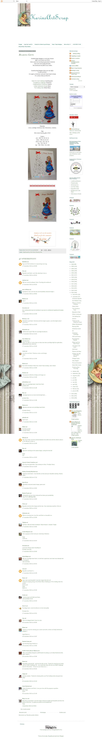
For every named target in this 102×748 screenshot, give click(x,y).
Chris (23, 504)
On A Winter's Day (76, 300)
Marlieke (24, 261)
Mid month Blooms (79, 414)
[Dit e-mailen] (44, 250)
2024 (72, 268)
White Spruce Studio (76, 193)
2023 (72, 270)
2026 (72, 264)
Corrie (24, 595)
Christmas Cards (76, 328)
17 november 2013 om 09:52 (29, 293)
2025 (72, 266)
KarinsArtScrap (75, 129)
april (74, 384)
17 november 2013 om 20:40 (29, 551)
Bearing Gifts (75, 326)
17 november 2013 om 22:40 (29, 590)
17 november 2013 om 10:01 (29, 303)
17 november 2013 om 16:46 (29, 466)
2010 (72, 398)
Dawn (23, 578)
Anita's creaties (75, 58)
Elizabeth (24, 329)
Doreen (24, 372)
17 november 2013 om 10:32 (29, 333)
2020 (72, 277)
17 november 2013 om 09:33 (29, 284)
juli (73, 377)
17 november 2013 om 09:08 (29, 266)
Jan (23, 618)
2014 (72, 290)
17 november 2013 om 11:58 (29, 400)
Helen (23, 426)
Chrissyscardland (76, 76)
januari (74, 390)
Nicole (24, 363)
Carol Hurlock (26, 686)
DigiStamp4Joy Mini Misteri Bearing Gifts (32, 252)
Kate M (24, 482)
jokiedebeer (25, 382)
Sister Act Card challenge (38, 81)
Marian (24, 298)
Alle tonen (80, 80)
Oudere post (62, 712)
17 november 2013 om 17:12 (29, 477)
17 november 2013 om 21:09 (29, 573)
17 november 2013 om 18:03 (29, 499)
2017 (72, 283)
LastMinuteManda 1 (76, 181)
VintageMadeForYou (56, 729)
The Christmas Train (76, 309)
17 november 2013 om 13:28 (29, 421)
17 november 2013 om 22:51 (29, 613)
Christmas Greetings (75, 333)
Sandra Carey (26, 641)
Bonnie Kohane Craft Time (75, 73)
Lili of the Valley (75, 186)
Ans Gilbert (25, 338)
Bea (23, 392)
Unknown (24, 513)
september (75, 373)
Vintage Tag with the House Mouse (76, 355)
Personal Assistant (77, 362)
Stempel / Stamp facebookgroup (57, 44)
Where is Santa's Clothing (76, 303)
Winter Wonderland (77, 324)
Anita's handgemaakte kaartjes (75, 62)
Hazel (23, 661)
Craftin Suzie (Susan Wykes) (30, 650)
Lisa (23, 568)
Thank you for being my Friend (77, 321)
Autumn (74, 318)
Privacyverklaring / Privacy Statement (25, 46)
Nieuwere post (22, 712)
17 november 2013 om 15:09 (29, 432)
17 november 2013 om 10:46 (29, 346)
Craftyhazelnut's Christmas (40, 84)
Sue (23, 448)
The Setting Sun (76, 316)
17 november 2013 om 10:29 (29, 324)
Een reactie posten (25, 709)
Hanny (24, 405)
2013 (72, 292)
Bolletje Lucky (75, 70)
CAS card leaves (76, 336)
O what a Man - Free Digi (76, 368)
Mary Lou (24, 698)
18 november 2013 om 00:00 (29, 622)
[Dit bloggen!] (46, 250)
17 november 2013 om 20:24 (29, 540)
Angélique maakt (75, 56)
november (75, 296)
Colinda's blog (75, 79)
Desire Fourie (26, 493)
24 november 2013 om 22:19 (29, 681)
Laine (23, 351)
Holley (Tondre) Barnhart (29, 471)
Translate (75, 90)
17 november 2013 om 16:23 (29, 457)
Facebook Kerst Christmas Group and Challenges (42, 44)
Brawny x (24, 318)
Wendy (24, 437)
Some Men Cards (76, 365)
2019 (72, 279)
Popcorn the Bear (76, 351)
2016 (72, 286)
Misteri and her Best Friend (76, 343)
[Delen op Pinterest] (50, 250)
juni (74, 380)
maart (74, 386)
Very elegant (75, 360)
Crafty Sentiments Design (40, 86)
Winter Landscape (76, 314)
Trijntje (24, 522)
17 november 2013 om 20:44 (29, 563)
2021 (72, 275)
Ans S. (24, 606)
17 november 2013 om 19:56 (29, 526)
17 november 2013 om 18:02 (29, 488)
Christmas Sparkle (77, 298)
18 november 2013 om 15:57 (29, 636)
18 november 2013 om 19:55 (29, 645)
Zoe (23, 271)
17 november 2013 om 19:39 (29, 517)
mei (74, 382)
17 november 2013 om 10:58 (29, 367)
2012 (72, 393)
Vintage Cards (75, 358)
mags (23, 673)
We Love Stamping (76, 411)
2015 (72, 288)
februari (75, 388)
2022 (72, 273)
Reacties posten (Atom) (32, 715)
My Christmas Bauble (75, 339)
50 (73, 330)
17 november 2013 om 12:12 (29, 412)
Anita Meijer (25, 556)
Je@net (24, 280)
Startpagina (20, 44)
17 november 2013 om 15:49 (29, 443)
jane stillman (25, 289)
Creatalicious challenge (39, 82)
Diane (23, 627)
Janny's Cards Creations (29, 462)
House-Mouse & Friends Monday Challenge (75, 423)
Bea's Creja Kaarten (76, 68)
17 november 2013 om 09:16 (29, 275)
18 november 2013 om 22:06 (29, 656)
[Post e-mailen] (41, 250)
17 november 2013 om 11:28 (29, 387)
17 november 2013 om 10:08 (29, 313)
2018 (72, 281)
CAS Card (74, 349)
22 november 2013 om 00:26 (29, 668)
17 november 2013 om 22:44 (29, 600)
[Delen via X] (47, 250)
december (75, 294)
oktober (75, 371)
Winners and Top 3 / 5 (67, 44)
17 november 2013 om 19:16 (29, 508)
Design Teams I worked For (28, 44)
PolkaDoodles (74, 183)
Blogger (62, 736)
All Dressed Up (74, 185)
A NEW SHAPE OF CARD (77, 44)
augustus (75, 375)
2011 (72, 395)
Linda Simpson (26, 531)
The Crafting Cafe (38, 87)
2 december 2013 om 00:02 (29, 706)
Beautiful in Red (76, 312)
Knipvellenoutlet (75, 188)
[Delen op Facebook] (49, 250)
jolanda (24, 417)
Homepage (43, 712)
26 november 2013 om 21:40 (29, 693)
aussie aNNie (74, 65)
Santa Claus (75, 306)
